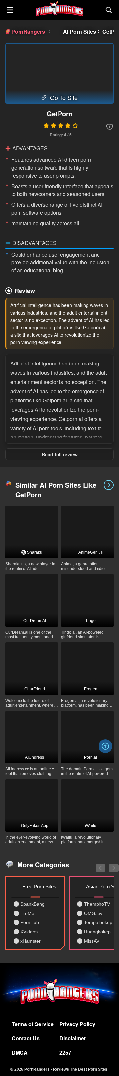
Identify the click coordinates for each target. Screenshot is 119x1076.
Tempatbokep (98, 922)
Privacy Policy (77, 1024)
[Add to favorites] (110, 127)
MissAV (91, 941)
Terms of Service (33, 1024)
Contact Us (26, 1038)
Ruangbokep (97, 931)
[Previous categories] (95, 864)
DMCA (20, 1052)
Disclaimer (73, 1038)
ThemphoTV (97, 904)
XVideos (29, 931)
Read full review (60, 454)
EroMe (27, 913)
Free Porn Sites (39, 886)
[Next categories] (109, 864)
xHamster (30, 941)
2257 (65, 1052)
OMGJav (93, 913)
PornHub (29, 922)
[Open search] (109, 10)
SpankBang (32, 904)
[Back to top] (105, 746)
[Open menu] (10, 10)
